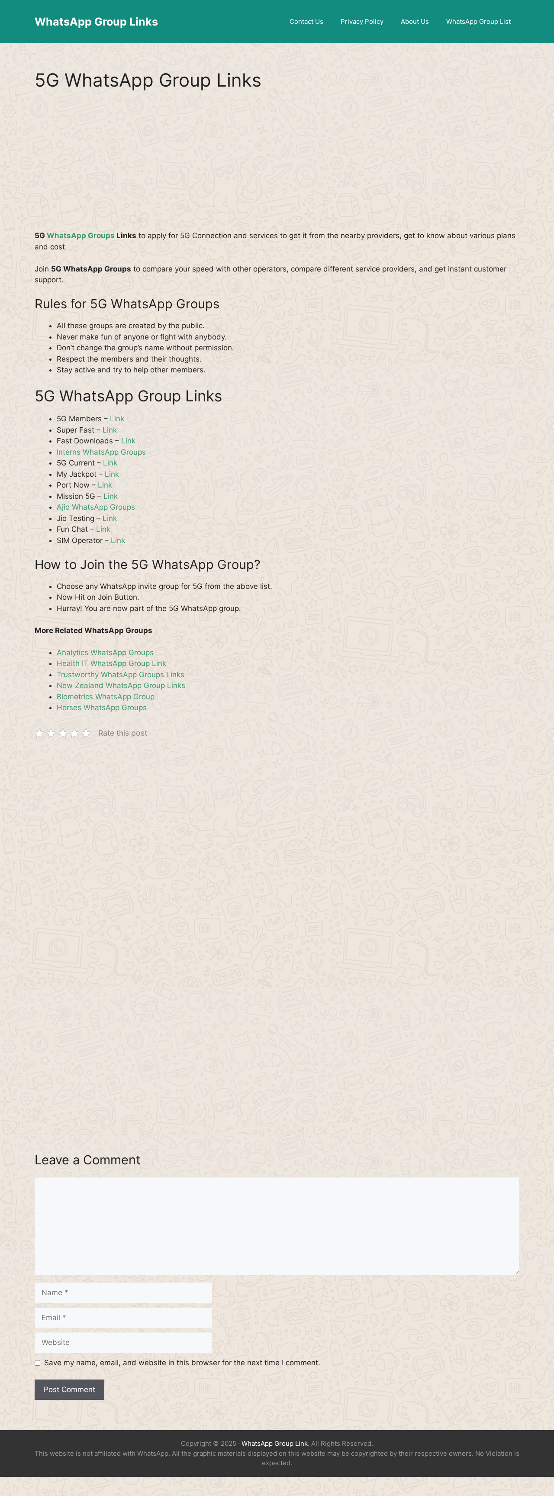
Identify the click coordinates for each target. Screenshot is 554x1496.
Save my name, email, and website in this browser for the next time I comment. (182, 1362)
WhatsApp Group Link (275, 1443)
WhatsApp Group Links (96, 21)
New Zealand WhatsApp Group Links (121, 685)
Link (117, 418)
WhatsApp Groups (81, 235)
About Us (415, 21)
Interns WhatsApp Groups (101, 452)
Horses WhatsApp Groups (102, 707)
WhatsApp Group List (478, 21)
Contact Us (306, 21)
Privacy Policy (362, 21)
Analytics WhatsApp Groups (105, 652)
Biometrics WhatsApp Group (106, 696)
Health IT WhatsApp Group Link (111, 663)
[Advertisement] (277, 166)
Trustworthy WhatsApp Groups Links (120, 674)
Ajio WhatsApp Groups (96, 507)
